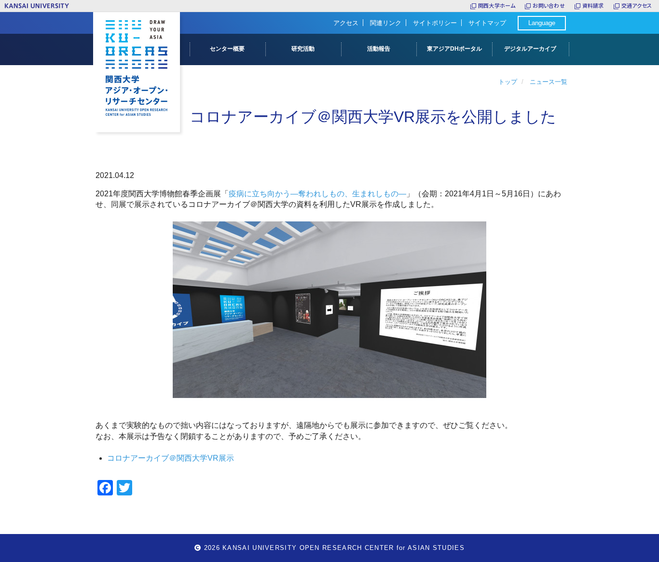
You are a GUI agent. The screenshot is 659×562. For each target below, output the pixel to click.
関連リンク (385, 23)
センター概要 (227, 48)
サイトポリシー (435, 23)
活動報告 (378, 48)
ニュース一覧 (548, 81)
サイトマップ (487, 23)
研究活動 (303, 48)
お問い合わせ (548, 5)
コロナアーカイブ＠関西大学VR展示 (170, 458)
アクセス (345, 23)
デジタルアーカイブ (530, 48)
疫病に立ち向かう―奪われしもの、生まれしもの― (317, 194)
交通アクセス (636, 5)
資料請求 (593, 5)
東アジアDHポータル (454, 48)
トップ (507, 81)
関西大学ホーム (497, 5)
